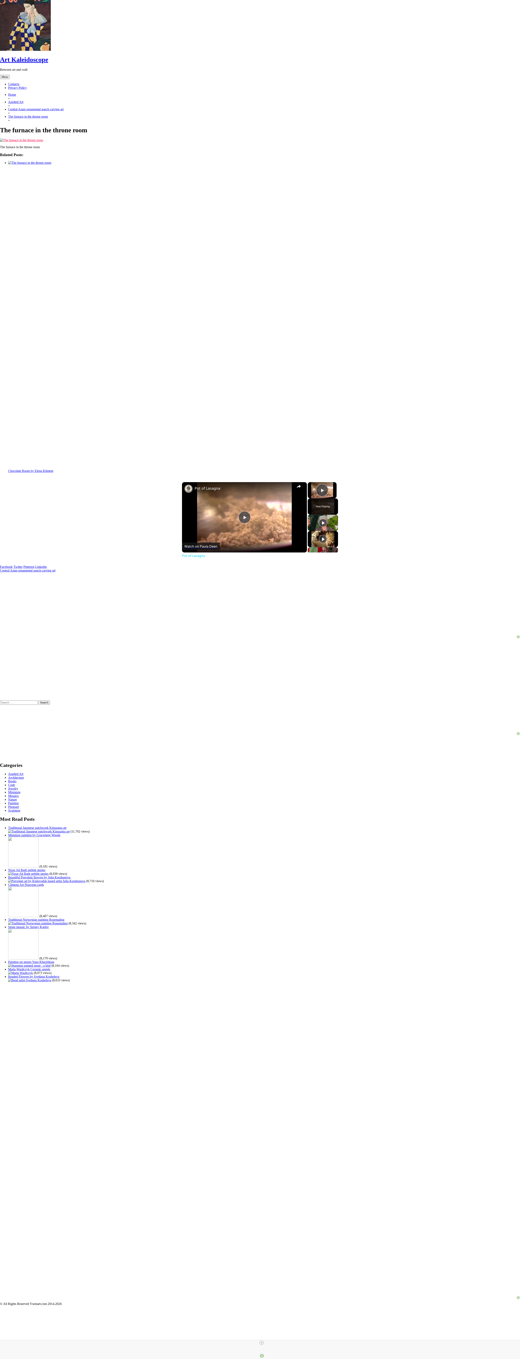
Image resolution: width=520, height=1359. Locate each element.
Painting (13, 803)
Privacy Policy (17, 87)
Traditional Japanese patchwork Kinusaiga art (37, 828)
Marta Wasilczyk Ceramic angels (29, 969)
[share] (298, 486)
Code (11, 785)
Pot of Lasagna (207, 488)
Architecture (16, 777)
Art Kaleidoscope (24, 59)
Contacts (13, 84)
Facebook (6, 567)
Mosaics (13, 796)
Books (12, 781)
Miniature (14, 792)
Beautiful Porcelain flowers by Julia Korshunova (39, 877)
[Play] (323, 523)
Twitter (18, 567)
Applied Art (15, 774)
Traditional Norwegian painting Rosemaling (36, 919)
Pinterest (28, 567)
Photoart (13, 807)
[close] (262, 1343)
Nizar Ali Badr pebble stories (26, 870)
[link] (188, 489)
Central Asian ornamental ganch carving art (27, 570)
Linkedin (41, 567)
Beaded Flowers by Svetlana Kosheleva (33, 976)
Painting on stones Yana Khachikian (31, 962)
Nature (12, 799)
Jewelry (13, 788)
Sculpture (14, 810)
